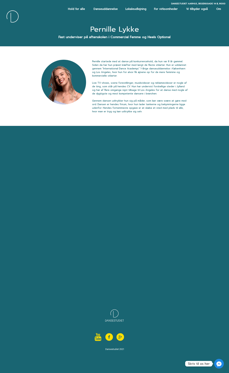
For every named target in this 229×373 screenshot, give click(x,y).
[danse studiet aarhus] (131, 337)
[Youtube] (98, 337)
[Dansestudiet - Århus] (12, 16)
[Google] (120, 337)
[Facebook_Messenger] (219, 364)
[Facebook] (109, 337)
